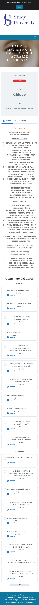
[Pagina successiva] (28, 584)
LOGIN (19, 7)
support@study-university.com (20, 3)
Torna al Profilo (19, 128)
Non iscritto (19, 81)
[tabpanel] (19, 199)
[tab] (7, 121)
